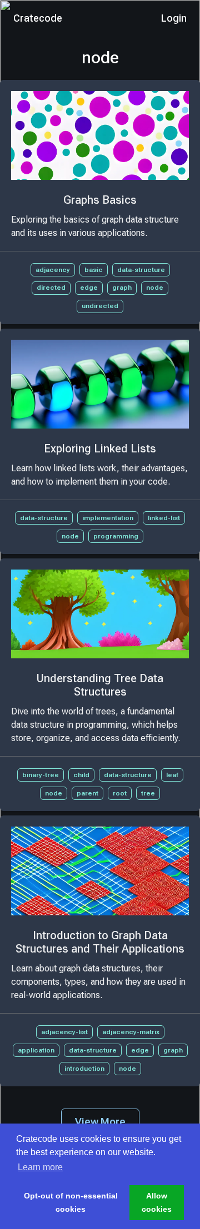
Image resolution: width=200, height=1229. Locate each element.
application (36, 1050)
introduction (84, 1068)
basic (93, 270)
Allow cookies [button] (157, 1202)
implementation (107, 518)
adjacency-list (64, 1032)
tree (148, 793)
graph (122, 287)
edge (89, 287)
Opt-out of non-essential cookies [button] (71, 1202)
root (120, 793)
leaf (172, 775)
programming (115, 536)
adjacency (53, 270)
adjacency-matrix (130, 1032)
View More (100, 1121)
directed (51, 287)
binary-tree (40, 775)
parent (87, 793)
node (154, 287)
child (81, 775)
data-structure (141, 270)
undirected (100, 306)
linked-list (164, 518)
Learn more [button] (40, 1167)
